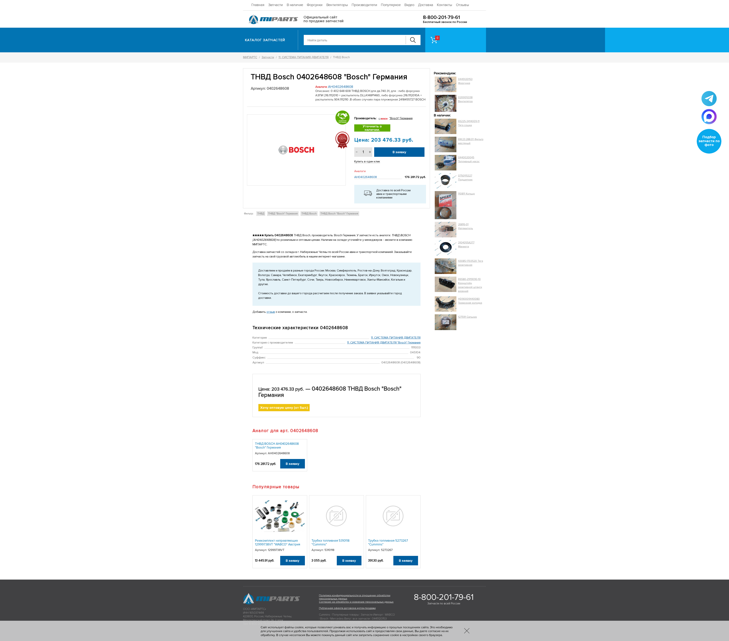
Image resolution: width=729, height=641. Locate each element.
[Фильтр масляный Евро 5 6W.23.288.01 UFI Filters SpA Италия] (445, 144)
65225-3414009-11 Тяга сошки (469, 123)
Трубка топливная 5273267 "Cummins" (388, 542)
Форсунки (314, 5)
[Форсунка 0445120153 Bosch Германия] (445, 84)
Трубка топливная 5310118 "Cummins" (331, 542)
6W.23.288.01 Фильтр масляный (470, 141)
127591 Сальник (467, 317)
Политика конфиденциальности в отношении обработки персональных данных (354, 597)
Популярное (391, 5)
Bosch (324, 618)
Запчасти (275, 5)
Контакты (444, 5)
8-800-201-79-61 (441, 17)
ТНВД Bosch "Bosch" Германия (339, 213)
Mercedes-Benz (340, 618)
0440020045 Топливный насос (469, 159)
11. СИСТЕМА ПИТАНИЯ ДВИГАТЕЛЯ (396, 338)
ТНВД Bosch (309, 213)
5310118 (329, 550)
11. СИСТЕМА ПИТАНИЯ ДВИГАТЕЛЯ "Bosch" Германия (384, 342)
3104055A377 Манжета (466, 244)
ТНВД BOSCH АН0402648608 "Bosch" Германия (277, 446)
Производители (364, 5)
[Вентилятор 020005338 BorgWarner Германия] (445, 103)
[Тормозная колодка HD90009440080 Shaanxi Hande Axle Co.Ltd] (445, 304)
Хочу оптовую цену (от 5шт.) (284, 408)
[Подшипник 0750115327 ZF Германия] (445, 181)
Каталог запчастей (265, 40)
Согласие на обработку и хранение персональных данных (356, 601)
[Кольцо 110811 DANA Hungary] (445, 205)
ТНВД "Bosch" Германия (283, 213)
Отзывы (462, 5)
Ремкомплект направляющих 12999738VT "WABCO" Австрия (277, 542)
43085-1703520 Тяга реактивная (470, 263)
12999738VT (276, 550)
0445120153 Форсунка (465, 81)
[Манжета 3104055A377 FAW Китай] (445, 247)
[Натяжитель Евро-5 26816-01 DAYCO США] (445, 229)
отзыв (271, 312)
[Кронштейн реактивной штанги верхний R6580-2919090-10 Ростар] (445, 285)
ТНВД (260, 213)
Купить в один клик (367, 161)
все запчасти (361, 618)
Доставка (425, 5)
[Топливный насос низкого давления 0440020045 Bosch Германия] (445, 162)
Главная (257, 5)
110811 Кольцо (466, 193)
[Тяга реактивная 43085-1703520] (445, 266)
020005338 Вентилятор (465, 99)
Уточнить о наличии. (372, 128)
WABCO (390, 614)
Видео (409, 5)
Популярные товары (345, 614)
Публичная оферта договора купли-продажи (347, 608)
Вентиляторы (337, 5)
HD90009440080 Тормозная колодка (470, 300)
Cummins (324, 614)
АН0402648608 (340, 87)
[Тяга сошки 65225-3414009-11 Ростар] (445, 126)
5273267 (387, 550)
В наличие (295, 5)
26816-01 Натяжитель (465, 226)
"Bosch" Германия (401, 118)
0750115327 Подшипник (465, 177)
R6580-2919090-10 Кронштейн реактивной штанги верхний (470, 285)
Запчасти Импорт (372, 614)
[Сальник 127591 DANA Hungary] (445, 322)
